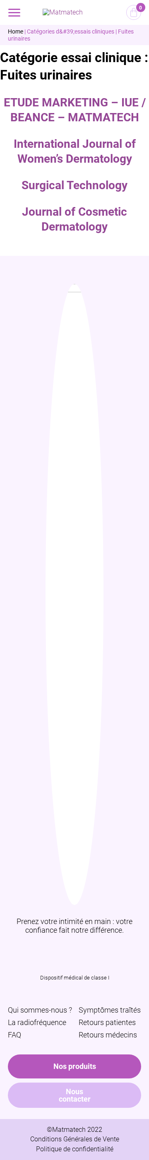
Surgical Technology (74, 185)
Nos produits (74, 1066)
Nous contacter (75, 1095)
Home (15, 31)
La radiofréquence (37, 1022)
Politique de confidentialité (74, 1149)
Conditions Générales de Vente (74, 1139)
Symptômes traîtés (110, 1010)
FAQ (14, 1034)
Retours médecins (108, 1034)
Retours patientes (107, 1022)
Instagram (64, 948)
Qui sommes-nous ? (40, 1010)
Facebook (85, 948)
